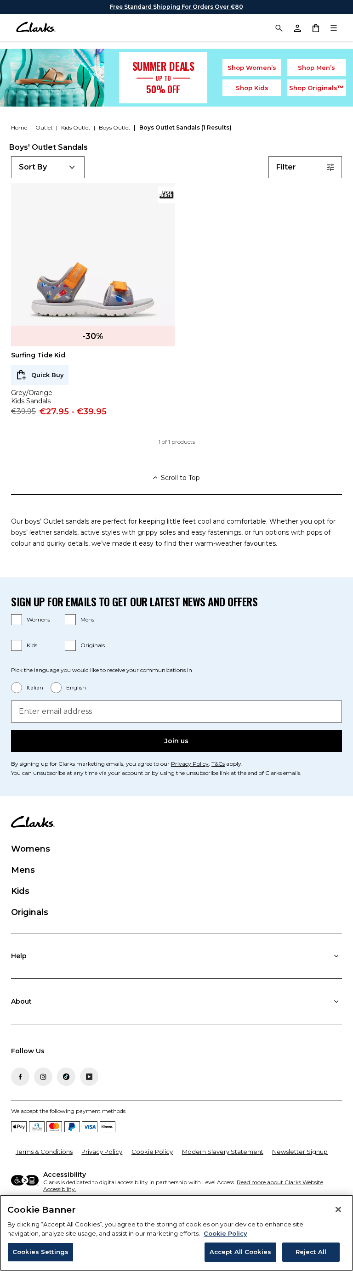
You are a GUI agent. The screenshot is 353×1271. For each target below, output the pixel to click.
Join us (176, 741)
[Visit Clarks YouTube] (89, 1077)
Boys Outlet (115, 127)
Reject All (311, 1251)
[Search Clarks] (278, 27)
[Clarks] (35, 27)
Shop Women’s (252, 67)
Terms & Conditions (44, 1151)
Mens (87, 619)
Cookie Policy (152, 1151)
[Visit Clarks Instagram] (43, 1077)
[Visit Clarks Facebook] (20, 1077)
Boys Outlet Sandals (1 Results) (185, 127)
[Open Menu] (333, 27)
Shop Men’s (316, 67)
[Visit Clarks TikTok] (66, 1077)
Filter (286, 167)
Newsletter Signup (300, 1151)
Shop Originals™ (316, 87)
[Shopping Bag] (315, 27)
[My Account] (296, 27)
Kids (32, 645)
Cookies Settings (40, 1251)
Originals (92, 645)
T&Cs (218, 763)
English (76, 687)
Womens (38, 619)
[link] (166, 194)
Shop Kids (252, 87)
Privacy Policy (190, 763)
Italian (35, 687)
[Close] (338, 1209)
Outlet (44, 127)
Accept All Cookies (240, 1251)
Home (19, 127)
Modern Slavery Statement (222, 1151)
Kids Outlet (76, 127)
